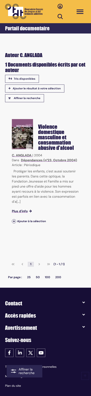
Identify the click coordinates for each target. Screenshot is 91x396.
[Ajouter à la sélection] (14, 221)
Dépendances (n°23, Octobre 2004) (49, 160)
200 (58, 277)
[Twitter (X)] (30, 352)
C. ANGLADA (22, 155)
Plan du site (13, 386)
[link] (13, 264)
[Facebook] (9, 352)
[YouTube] (41, 352)
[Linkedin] (20, 352)
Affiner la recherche (27, 98)
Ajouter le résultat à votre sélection (37, 88)
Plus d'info (20, 211)
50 (38, 277)
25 (29, 277)
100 (47, 277)
